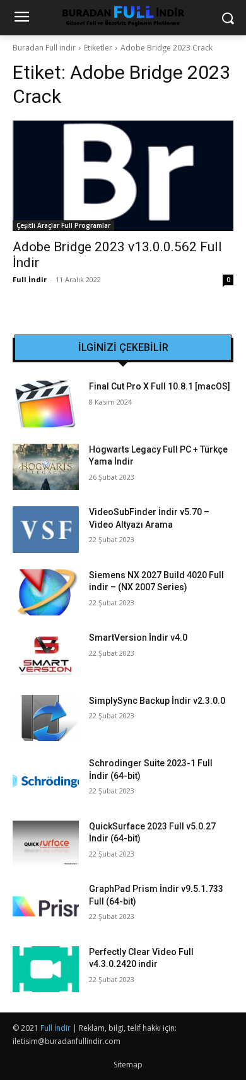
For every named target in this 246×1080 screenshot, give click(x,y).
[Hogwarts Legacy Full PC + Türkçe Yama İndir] (46, 467)
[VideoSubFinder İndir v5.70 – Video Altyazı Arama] (46, 529)
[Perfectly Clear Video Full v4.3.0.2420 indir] (46, 969)
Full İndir (30, 279)
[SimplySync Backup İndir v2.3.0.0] (46, 718)
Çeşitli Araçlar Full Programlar (63, 225)
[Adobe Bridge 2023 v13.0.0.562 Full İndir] (123, 176)
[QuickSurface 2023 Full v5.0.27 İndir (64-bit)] (46, 844)
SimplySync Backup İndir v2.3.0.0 (157, 701)
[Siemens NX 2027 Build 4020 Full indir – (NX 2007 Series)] (46, 592)
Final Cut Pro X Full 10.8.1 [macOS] (159, 386)
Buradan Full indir (44, 47)
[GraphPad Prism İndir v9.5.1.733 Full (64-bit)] (46, 906)
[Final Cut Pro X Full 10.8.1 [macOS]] (46, 404)
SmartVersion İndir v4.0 (138, 637)
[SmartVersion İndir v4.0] (46, 655)
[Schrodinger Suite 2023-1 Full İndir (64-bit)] (46, 780)
